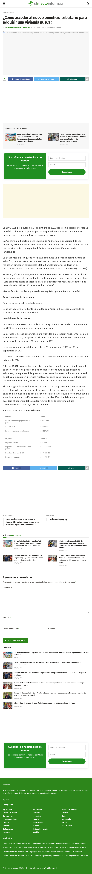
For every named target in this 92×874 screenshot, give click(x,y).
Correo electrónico (11, 628)
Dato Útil (6, 826)
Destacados (49, 27)
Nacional (11, 12)
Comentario (8, 587)
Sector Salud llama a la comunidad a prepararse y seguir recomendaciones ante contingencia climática (28, 558)
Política (65, 813)
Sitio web (51, 629)
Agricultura (7, 810)
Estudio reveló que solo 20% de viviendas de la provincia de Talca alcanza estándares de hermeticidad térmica (45, 848)
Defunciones (8, 829)
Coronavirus (8, 816)
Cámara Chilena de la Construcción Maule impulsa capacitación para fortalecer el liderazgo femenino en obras (45, 856)
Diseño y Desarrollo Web (37, 868)
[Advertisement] (46, 101)
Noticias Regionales (40, 829)
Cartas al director (10, 813)
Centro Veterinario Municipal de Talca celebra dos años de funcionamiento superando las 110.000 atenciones (28, 543)
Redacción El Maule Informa (18, 27)
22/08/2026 (21, 144)
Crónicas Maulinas (10, 819)
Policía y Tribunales (70, 810)
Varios (64, 823)
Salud (64, 816)
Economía (36, 813)
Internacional (37, 823)
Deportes (7, 832)
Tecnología (66, 819)
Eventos (35, 819)
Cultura (6, 823)
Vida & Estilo (67, 826)
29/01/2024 (37, 27)
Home (5, 12)
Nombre (7, 618)
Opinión (35, 832)
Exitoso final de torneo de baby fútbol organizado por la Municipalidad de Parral (44, 703)
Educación (36, 816)
